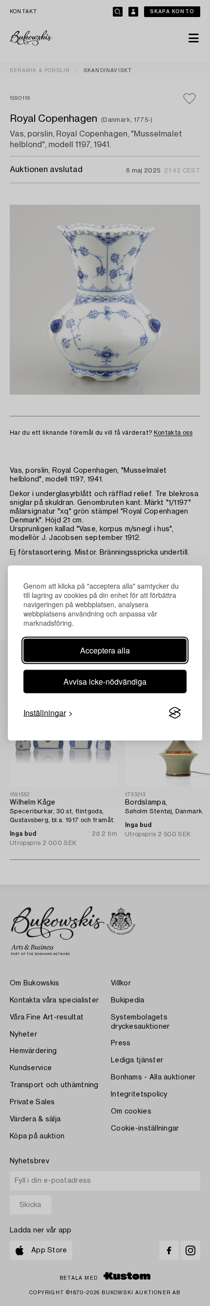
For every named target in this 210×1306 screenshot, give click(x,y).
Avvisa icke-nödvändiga (105, 681)
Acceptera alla (105, 650)
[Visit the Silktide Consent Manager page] (175, 713)
